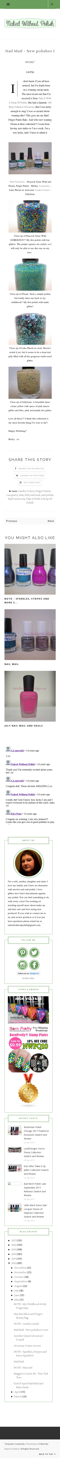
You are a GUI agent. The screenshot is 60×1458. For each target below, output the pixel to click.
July (16, 1290)
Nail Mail (11, 664)
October (19, 1277)
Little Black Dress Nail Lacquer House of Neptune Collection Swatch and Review (35, 1211)
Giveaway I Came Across (27, 1345)
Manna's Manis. (12, 1448)
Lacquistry (44, 185)
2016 (14, 1245)
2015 (14, 1249)
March (18, 1396)
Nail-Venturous (17, 181)
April (17, 1392)
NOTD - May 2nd (23, 1367)
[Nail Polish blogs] (28, 1107)
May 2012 (24, 495)
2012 (14, 1263)
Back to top (46, 1454)
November (20, 1272)
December (20, 1267)
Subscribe (28, 978)
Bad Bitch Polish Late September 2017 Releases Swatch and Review (35, 1189)
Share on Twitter (32, 475)
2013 (14, 1258)
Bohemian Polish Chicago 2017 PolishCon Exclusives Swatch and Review (36, 1133)
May (16, 1299)
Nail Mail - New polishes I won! (31, 1329)
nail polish (47, 495)
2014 (14, 1254)
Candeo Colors (42, 189)
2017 (14, 1240)
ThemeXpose (32, 1443)
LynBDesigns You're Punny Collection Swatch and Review (34, 1152)
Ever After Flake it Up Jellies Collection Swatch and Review (36, 1170)
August (18, 1286)
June (17, 1295)
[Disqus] (30, 784)
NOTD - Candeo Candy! (26, 1323)
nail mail (35, 495)
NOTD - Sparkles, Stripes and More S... (26, 600)
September (20, 1281)
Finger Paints (43, 491)
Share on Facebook (31, 468)
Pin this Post (32, 482)
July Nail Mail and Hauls (23, 725)
